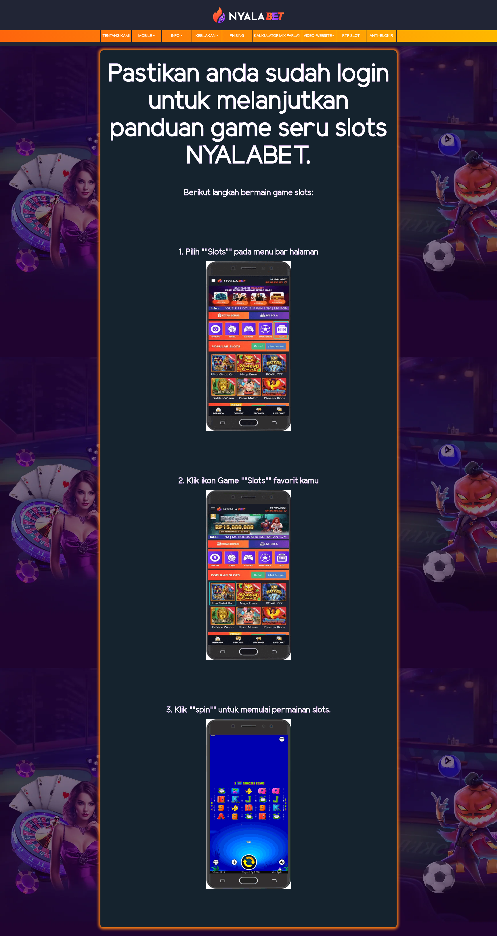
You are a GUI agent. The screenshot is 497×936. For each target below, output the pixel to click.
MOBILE (145, 36)
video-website (318, 36)
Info (175, 36)
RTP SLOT (351, 36)
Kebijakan (205, 36)
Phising (237, 36)
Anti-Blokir (381, 36)
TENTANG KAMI (116, 36)
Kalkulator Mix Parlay (277, 36)
